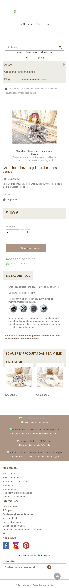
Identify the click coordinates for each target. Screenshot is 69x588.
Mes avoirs (8, 485)
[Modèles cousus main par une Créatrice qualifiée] (34, 429)
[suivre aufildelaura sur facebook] (6, 545)
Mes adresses (9, 489)
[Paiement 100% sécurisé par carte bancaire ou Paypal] (34, 452)
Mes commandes (11, 477)
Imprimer (12, 199)
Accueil (8, 64)
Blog (7, 79)
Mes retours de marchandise (16, 481)
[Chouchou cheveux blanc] (50, 377)
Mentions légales (11, 518)
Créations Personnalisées (19, 71)
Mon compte (9, 473)
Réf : (5, 179)
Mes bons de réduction (14, 496)
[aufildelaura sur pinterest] (26, 545)
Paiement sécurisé (12, 522)
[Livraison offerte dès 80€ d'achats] (34, 441)
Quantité (10, 226)
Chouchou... (11, 394)
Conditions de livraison (14, 526)
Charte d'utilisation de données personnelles (24, 529)
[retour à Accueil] (6, 89)
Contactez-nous (10, 506)
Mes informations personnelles (17, 493)
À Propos (7, 510)
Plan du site (8, 533)
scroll (57, 576)
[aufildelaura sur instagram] (16, 545)
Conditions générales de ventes (18, 514)
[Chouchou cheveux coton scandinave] (19, 377)
